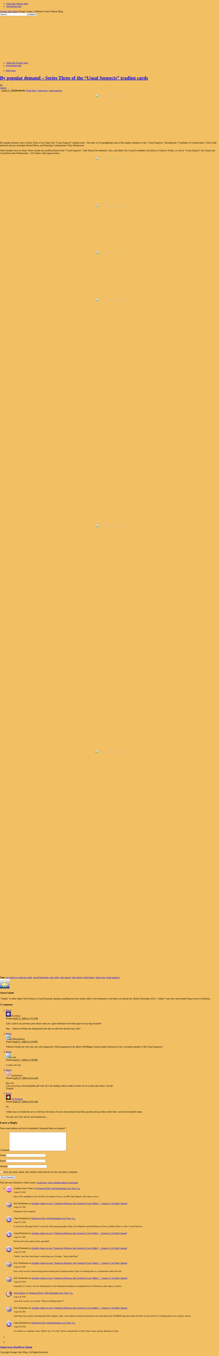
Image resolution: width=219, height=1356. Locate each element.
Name (3, 1155)
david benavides (41, 977)
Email (3, 1161)
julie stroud (77, 977)
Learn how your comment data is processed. (57, 1182)
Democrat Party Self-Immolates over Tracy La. (58, 1188)
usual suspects (55, 90)
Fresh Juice (31, 90)
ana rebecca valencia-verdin (19, 977)
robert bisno (88, 977)
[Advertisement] (109, 38)
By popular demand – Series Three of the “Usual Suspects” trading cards (74, 77)
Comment (4, 1150)
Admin (3, 88)
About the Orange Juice (17, 3)
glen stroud (65, 977)
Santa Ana (43, 90)
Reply (9, 1010)
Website (3, 1166)
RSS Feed (10, 70)
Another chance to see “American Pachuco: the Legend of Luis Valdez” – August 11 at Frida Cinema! (79, 1203)
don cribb (54, 977)
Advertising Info (13, 6)
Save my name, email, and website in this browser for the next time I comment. (41, 1172)
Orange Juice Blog (9, 11)
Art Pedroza (17, 1099)
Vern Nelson (19, 1293)
